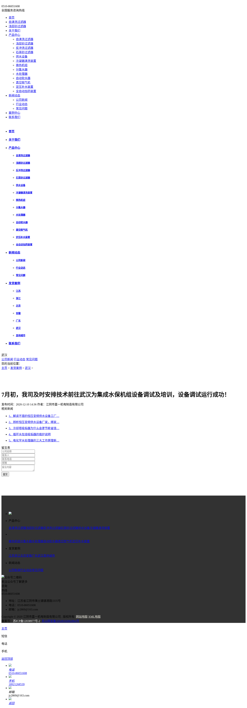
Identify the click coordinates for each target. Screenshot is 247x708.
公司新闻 (21, 99)
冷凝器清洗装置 (26, 60)
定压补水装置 (24, 86)
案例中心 (14, 112)
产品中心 (14, 34)
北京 (18, 305)
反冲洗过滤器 (24, 47)
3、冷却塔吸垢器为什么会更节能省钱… (34, 428)
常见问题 (21, 108)
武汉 (18, 328)
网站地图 (82, 616)
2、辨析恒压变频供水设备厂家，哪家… (34, 422)
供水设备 (21, 56)
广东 (18, 320)
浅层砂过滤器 (17, 26)
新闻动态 (14, 95)
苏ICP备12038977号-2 (26, 621)
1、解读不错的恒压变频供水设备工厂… (34, 415)
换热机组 (21, 65)
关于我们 (14, 30)
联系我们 (14, 117)
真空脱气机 (23, 82)
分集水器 (21, 69)
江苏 (18, 291)
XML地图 (94, 616)
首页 (11, 17)
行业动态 (21, 104)
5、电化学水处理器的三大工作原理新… (34, 440)
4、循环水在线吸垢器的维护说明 (30, 434)
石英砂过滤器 (24, 52)
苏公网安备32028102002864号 (60, 621)
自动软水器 (23, 78)
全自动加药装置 (26, 91)
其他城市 (20, 335)
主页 (4, 368)
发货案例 (14, 283)
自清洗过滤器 (17, 21)
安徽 (18, 313)
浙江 (18, 298)
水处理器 (21, 73)
